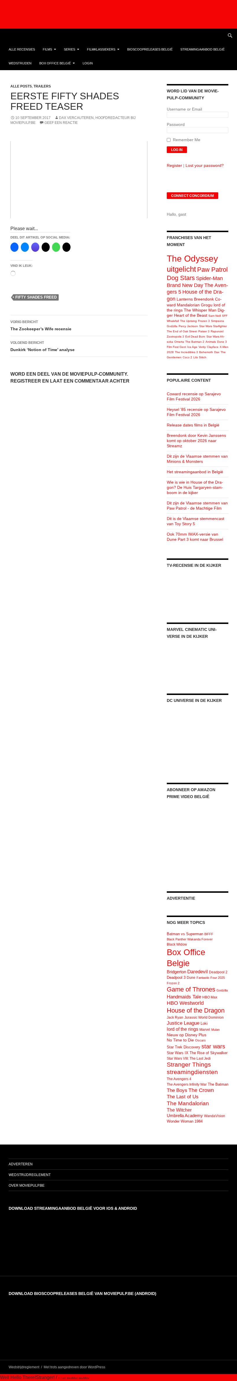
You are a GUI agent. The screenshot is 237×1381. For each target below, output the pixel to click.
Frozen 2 (173, 983)
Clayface (213, 346)
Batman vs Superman (185, 934)
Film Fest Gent (176, 346)
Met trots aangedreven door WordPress (74, 1367)
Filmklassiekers (101, 49)
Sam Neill (214, 315)
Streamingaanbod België (202, 49)
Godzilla (172, 326)
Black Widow (177, 944)
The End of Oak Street (182, 331)
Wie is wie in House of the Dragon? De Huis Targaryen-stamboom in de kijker (195, 487)
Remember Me (186, 139)
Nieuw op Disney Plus (186, 1035)
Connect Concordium (192, 196)
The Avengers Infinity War (187, 1084)
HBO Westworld (185, 1003)
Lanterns (185, 299)
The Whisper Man (200, 310)
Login (88, 63)
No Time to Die (180, 1040)
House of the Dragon (196, 1010)
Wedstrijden (20, 63)
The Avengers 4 (179, 1079)
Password (176, 124)
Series (69, 49)
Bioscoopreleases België (150, 49)
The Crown (201, 1090)
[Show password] (224, 130)
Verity (202, 346)
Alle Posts (21, 86)
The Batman (218, 1084)
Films (47, 49)
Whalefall (173, 321)
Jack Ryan (175, 1017)
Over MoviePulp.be (27, 1186)
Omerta (179, 341)
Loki (204, 1023)
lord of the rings (182, 1029)
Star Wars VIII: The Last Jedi (189, 1058)
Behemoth (206, 352)
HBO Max (209, 997)
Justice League (183, 1023)
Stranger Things (189, 1064)
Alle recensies (22, 49)
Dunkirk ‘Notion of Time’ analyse (42, 346)
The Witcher (179, 1109)
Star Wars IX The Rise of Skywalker (197, 1053)
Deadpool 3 (176, 977)
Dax (216, 352)
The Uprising (188, 321)
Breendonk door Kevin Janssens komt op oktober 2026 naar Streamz (196, 440)
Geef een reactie (61, 123)
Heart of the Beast (190, 315)
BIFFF (208, 934)
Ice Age (192, 346)
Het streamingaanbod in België (195, 471)
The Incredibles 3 (186, 352)
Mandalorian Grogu (194, 305)
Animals (210, 341)
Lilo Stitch (199, 357)
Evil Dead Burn (195, 336)
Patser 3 (204, 331)
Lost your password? (205, 165)
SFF (224, 315)
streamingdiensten (192, 1072)
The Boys (177, 1090)
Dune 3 (222, 341)
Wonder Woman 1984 (185, 1121)
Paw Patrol (212, 269)
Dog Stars (181, 278)
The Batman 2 (194, 341)
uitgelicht (181, 269)
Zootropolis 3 (175, 336)
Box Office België (55, 63)
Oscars (200, 1040)
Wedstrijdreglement (30, 1175)
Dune (191, 977)
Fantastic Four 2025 (211, 977)
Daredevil (197, 971)
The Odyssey (192, 258)
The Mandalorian (188, 1103)
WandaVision (214, 1116)
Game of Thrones (191, 989)
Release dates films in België (193, 425)
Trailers (42, 86)
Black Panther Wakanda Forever (190, 939)
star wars (213, 1046)
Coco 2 (187, 357)
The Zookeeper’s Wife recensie (40, 325)
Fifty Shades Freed (36, 297)
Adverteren (21, 1164)
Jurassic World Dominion (204, 1017)
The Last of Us (183, 1096)
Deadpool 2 (218, 972)
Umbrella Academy (185, 1115)
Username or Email (184, 109)
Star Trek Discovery (183, 1047)
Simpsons (217, 321)
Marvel (204, 1030)
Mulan (215, 1029)
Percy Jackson (188, 326)
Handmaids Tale (184, 997)
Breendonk (204, 299)
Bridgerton (176, 972)
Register (174, 165)
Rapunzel (217, 331)
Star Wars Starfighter (213, 326)
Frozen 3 (204, 321)
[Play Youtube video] (78, 179)
